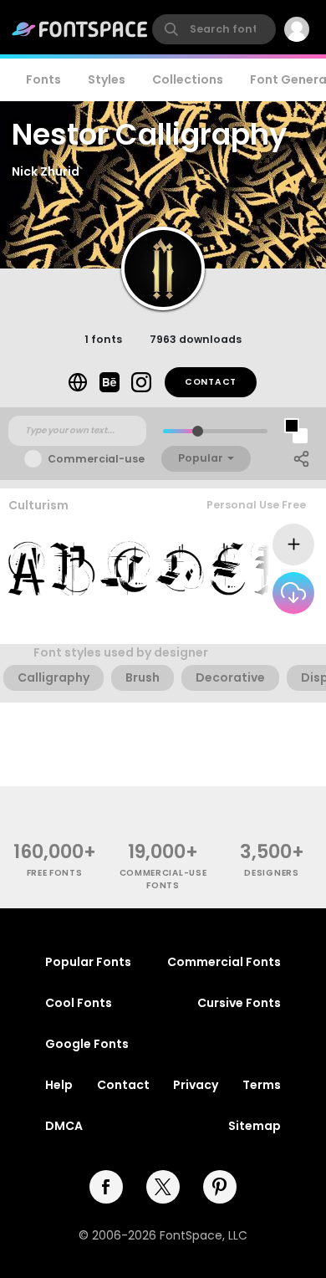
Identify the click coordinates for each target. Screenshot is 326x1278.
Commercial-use (96, 459)
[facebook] (106, 1187)
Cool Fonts (78, 1002)
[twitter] (163, 1187)
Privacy (195, 1084)
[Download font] (293, 593)
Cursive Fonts (239, 1002)
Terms (261, 1084)
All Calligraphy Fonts (250, 628)
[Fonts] (80, 29)
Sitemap (254, 1125)
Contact (211, 382)
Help (59, 1084)
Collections (187, 79)
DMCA (64, 1125)
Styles (106, 79)
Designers (271, 872)
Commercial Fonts (224, 961)
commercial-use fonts (163, 879)
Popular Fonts (88, 961)
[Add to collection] (293, 544)
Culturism (38, 505)
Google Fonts (87, 1043)
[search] (214, 29)
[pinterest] (220, 1187)
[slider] (197, 431)
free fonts (55, 872)
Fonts (43, 79)
